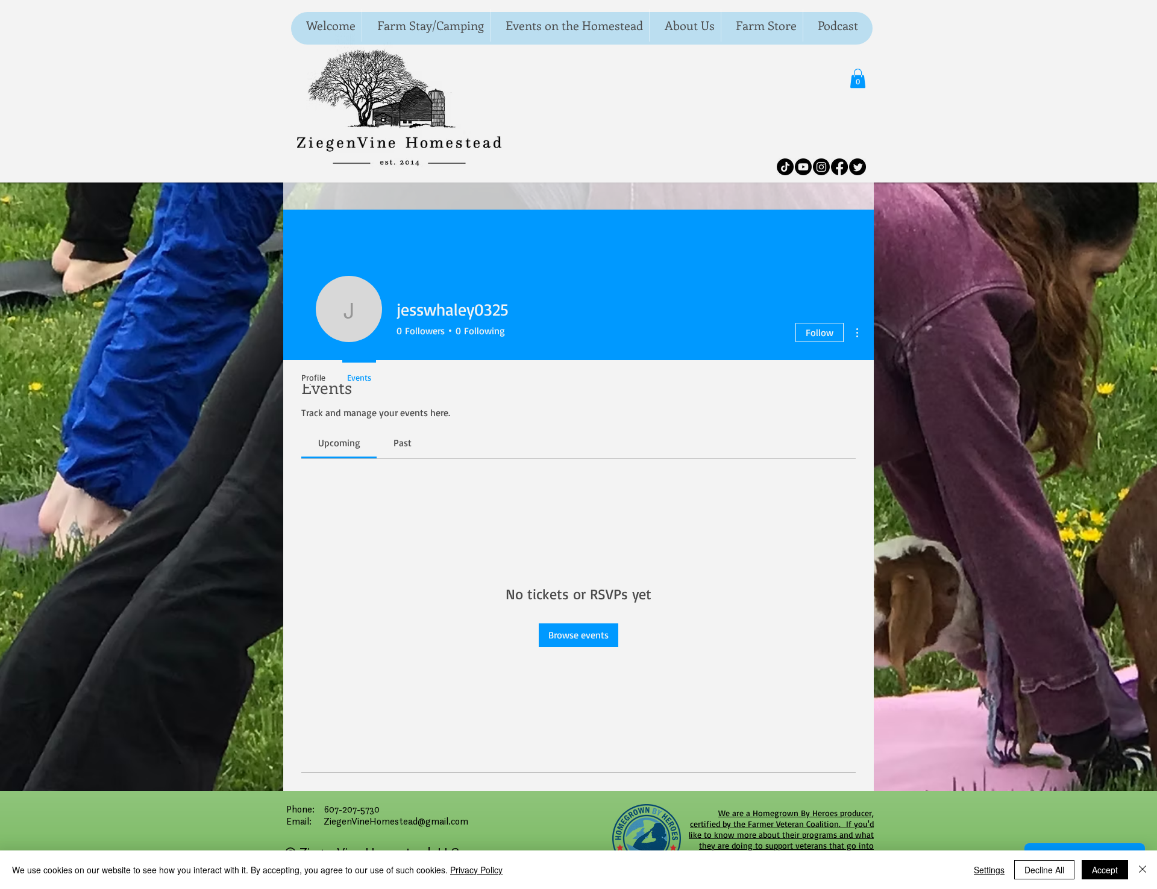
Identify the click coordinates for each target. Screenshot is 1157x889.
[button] (858, 78)
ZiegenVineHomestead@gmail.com (396, 821)
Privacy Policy (476, 870)
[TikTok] (785, 166)
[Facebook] (839, 166)
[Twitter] (857, 166)
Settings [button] (989, 870)
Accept (1105, 870)
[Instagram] (821, 166)
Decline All (1044, 870)
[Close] (1142, 869)
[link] (339, 443)
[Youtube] (803, 166)
